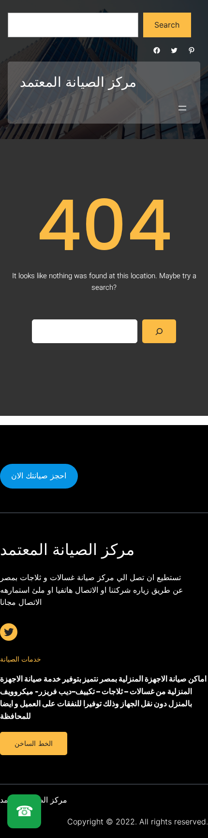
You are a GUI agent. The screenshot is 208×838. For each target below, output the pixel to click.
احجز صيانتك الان (38, 475)
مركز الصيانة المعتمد (78, 82)
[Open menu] (182, 108)
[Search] (159, 331)
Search (166, 25)
